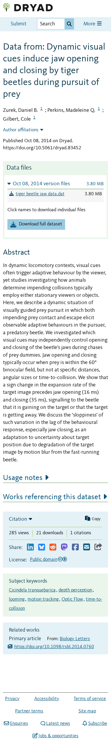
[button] (55, 183)
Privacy (12, 699)
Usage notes (23, 478)
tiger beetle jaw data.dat (40, 194)
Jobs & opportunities (58, 736)
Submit (18, 24)
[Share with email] (86, 547)
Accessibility (46, 699)
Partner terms (29, 711)
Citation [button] (18, 519)
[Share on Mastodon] (64, 547)
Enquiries (19, 723)
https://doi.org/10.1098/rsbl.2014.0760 (54, 647)
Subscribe (97, 723)
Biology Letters (75, 639)
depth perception (75, 590)
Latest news (58, 723)
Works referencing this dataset (52, 497)
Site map (87, 711)
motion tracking (43, 599)
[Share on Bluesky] (41, 547)
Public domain (43, 559)
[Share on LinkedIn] (30, 547)
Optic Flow (72, 599)
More (89, 24)
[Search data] (69, 24)
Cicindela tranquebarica (32, 590)
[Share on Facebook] (75, 547)
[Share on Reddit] (52, 547)
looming (17, 599)
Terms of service (90, 699)
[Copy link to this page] (98, 547)
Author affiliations (20, 130)
